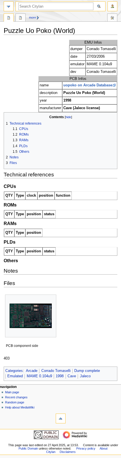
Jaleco (85, 376)
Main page (12, 392)
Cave (72, 376)
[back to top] (61, 418)
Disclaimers (68, 451)
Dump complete (87, 371)
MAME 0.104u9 (39, 376)
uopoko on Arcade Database (87, 85)
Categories (14, 371)
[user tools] (112, 6)
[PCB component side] (31, 316)
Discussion (20, 18)
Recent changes (16, 397)
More (32, 17)
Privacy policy (85, 448)
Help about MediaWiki (19, 407)
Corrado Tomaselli (56, 371)
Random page (14, 402)
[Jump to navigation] (9, 6)
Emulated (15, 376)
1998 (60, 376)
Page (9, 18)
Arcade (31, 371)
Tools (112, 18)
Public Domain (28, 448)
